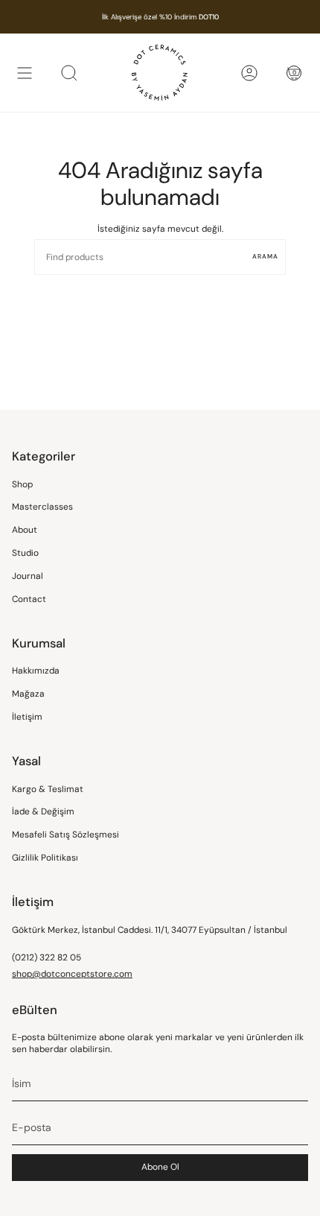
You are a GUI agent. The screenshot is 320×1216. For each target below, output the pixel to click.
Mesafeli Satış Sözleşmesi (65, 834)
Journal (27, 576)
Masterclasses (42, 507)
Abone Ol (160, 1167)
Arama (265, 257)
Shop (22, 484)
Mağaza (28, 694)
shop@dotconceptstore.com (72, 974)
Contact (29, 599)
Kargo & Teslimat (47, 789)
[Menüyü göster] (24, 73)
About (24, 530)
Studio (25, 553)
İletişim (27, 717)
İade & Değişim (43, 811)
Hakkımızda (36, 671)
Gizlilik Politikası (45, 858)
